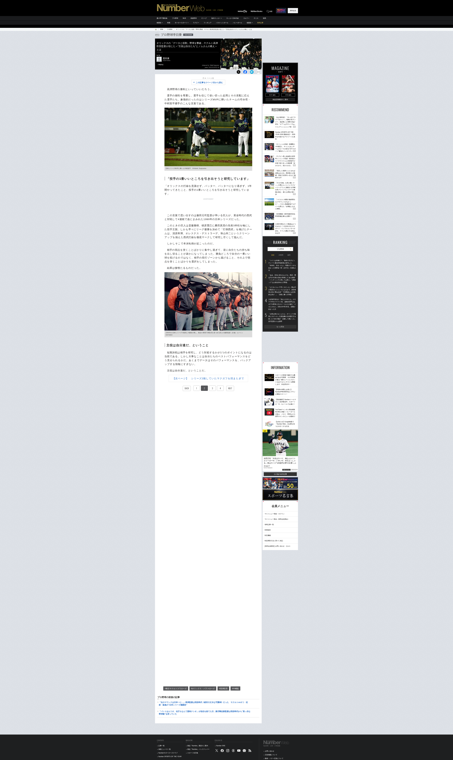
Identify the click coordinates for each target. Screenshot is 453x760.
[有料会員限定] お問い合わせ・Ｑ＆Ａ (277, 546)
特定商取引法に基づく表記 (274, 541)
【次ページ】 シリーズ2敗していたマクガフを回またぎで (208, 378)
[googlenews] (244, 751)
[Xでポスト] (238, 73)
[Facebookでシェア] (245, 73)
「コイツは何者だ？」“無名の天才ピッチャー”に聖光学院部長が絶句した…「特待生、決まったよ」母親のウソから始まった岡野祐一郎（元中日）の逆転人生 (282, 265)
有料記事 (260, 23)
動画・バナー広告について (274, 758)
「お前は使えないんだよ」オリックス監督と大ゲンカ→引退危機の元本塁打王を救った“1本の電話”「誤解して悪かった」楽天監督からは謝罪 (282, 317)
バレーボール (237, 23)
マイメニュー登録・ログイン (275, 514)
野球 (161, 29)
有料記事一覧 (269, 524)
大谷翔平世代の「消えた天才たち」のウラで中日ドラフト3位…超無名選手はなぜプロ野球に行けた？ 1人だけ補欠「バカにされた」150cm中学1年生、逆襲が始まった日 (282, 304)
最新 (272, 255)
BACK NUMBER (188, 35)
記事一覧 (161, 746)
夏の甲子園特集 (162, 18)
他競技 (249, 23)
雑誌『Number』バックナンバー (198, 749)
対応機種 (268, 535)
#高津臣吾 (223, 689)
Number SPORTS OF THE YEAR (169, 756)
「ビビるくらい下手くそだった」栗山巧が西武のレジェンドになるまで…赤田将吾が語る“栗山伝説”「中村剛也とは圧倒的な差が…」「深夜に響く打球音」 (282, 290)
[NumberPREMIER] (281, 10)
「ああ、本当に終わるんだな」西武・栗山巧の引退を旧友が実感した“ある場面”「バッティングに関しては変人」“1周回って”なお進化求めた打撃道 (282, 278)
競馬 (264, 18)
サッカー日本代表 (232, 18)
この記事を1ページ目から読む (209, 82)
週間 (288, 255)
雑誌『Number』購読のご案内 (197, 746)
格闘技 (159, 23)
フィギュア (207, 23)
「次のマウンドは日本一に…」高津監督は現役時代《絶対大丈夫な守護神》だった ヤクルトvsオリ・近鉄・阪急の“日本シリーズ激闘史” (203, 703)
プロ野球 (175, 18)
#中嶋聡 (235, 689)
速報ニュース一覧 (164, 749)
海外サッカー (215, 18)
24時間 (281, 255)
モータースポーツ (181, 23)
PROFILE (161, 65)
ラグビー (196, 23)
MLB (184, 18)
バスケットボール (222, 23)
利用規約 (268, 530)
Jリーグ (204, 18)
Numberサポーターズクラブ (168, 753)
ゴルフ (245, 18)
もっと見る (280, 327)
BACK (187, 388)
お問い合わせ (269, 751)
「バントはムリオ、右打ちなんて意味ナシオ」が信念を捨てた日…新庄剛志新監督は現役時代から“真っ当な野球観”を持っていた (204, 712)
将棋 (168, 23)
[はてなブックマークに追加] (252, 73)
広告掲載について (271, 755)
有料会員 (293, 10)
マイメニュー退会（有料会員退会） (277, 519)
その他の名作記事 (280, 474)
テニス (256, 18)
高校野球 (194, 18)
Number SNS (220, 746)
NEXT (230, 388)
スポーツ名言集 (192, 753)
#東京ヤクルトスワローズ (176, 689)
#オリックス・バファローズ (203, 689)
